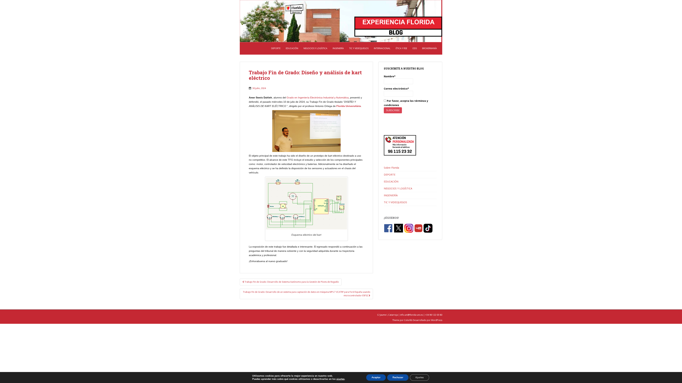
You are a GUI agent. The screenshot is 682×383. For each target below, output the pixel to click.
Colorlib (408, 320)
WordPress (436, 320)
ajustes (340, 379)
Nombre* (390, 76)
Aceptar (376, 377)
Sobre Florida (391, 167)
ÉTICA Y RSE (401, 48)
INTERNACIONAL (382, 48)
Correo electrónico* (396, 88)
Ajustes (419, 377)
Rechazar (398, 377)
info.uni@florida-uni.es (411, 314)
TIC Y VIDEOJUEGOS (359, 48)
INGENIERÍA (338, 48)
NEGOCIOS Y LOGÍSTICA (315, 48)
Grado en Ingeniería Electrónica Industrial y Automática (318, 97)
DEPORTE (275, 48)
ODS (414, 48)
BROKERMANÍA (429, 48)
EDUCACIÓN (292, 48)
